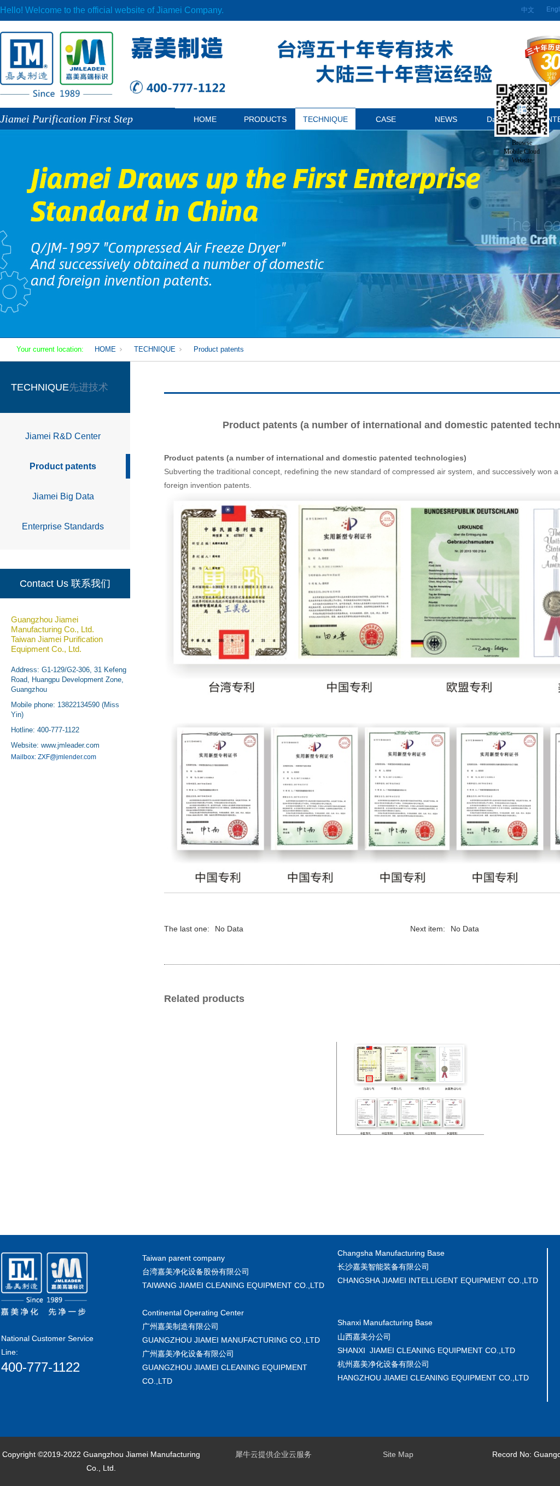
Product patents (219, 349)
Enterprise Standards (63, 526)
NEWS (446, 119)
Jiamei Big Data (63, 496)
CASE (386, 119)
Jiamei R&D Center (63, 436)
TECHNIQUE (325, 119)
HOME (205, 119)
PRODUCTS (265, 119)
